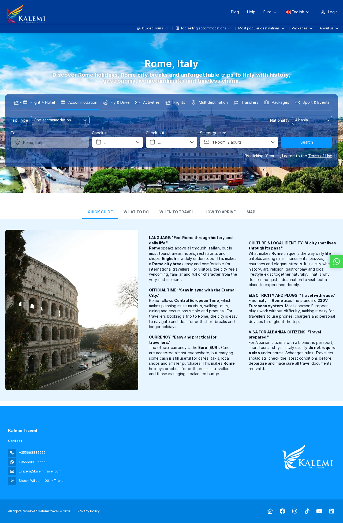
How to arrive (220, 212)
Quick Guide (100, 212)
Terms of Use (320, 155)
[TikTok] (307, 511)
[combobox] (308, 120)
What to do (136, 212)
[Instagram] (294, 511)
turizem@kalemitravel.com (40, 471)
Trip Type (19, 120)
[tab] (100, 212)
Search (306, 142)
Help (251, 12)
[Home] (270, 511)
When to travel (176, 212)
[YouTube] (319, 511)
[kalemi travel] (307, 457)
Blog (235, 12)
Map (251, 212)
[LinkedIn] (331, 511)
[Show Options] (328, 120)
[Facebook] (282, 511)
